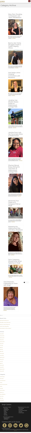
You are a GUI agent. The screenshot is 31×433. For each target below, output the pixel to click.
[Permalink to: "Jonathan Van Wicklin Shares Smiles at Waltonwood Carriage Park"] (15, 116)
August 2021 (1, 343)
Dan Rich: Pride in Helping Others (4, 326)
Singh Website (6, 419)
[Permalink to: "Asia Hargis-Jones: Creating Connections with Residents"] (15, 85)
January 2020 (2, 355)
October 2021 (2, 339)
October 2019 (2, 359)
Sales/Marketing (6, 409)
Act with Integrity (2, 376)
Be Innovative (2, 378)
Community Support (2, 380)
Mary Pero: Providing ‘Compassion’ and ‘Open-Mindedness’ (15, 15)
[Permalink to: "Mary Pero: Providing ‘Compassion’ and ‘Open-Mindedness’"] (15, 27)
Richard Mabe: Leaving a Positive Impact (5, 322)
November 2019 (2, 357)
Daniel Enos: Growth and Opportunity (5, 324)
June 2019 (1, 361)
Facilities (1, 386)
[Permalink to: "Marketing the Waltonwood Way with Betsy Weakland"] (15, 242)
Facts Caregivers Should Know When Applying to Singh (15, 261)
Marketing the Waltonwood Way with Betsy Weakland (15, 228)
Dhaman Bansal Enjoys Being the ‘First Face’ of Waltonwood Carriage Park (14, 168)
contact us (15, 430)
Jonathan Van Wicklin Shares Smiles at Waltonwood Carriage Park (13, 103)
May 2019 (1, 363)
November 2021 (2, 337)
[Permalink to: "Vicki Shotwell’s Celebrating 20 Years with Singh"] (11, 296)
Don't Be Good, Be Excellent (3, 384)
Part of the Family (2, 390)
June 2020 (1, 345)
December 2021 (2, 335)
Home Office (6, 415)
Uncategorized (2, 400)
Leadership (1, 388)
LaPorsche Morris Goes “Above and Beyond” (5, 328)
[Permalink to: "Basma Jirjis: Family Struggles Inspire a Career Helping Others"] (15, 57)
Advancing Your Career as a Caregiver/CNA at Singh (14, 203)
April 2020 (1, 349)
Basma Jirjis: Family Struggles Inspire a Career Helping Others (14, 45)
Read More (14, 38)
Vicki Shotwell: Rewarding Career (4, 320)
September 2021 (2, 341)
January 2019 (2, 367)
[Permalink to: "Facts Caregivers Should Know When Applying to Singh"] (15, 269)
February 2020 (2, 353)
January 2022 (2, 333)
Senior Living (1, 396)
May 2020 (1, 347)
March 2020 (1, 351)
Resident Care (2, 392)
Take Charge (1, 398)
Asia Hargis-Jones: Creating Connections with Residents (14, 75)
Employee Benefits (6, 417)
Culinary (1, 382)
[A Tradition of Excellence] (2, 2)
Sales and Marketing (2, 394)
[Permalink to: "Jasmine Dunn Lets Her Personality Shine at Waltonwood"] (15, 147)
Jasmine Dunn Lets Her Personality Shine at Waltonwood (15, 134)
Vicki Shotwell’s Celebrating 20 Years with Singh (11, 283)
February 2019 (2, 365)
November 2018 (2, 369)
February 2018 (2, 371)
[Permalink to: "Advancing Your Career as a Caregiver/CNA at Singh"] (15, 213)
